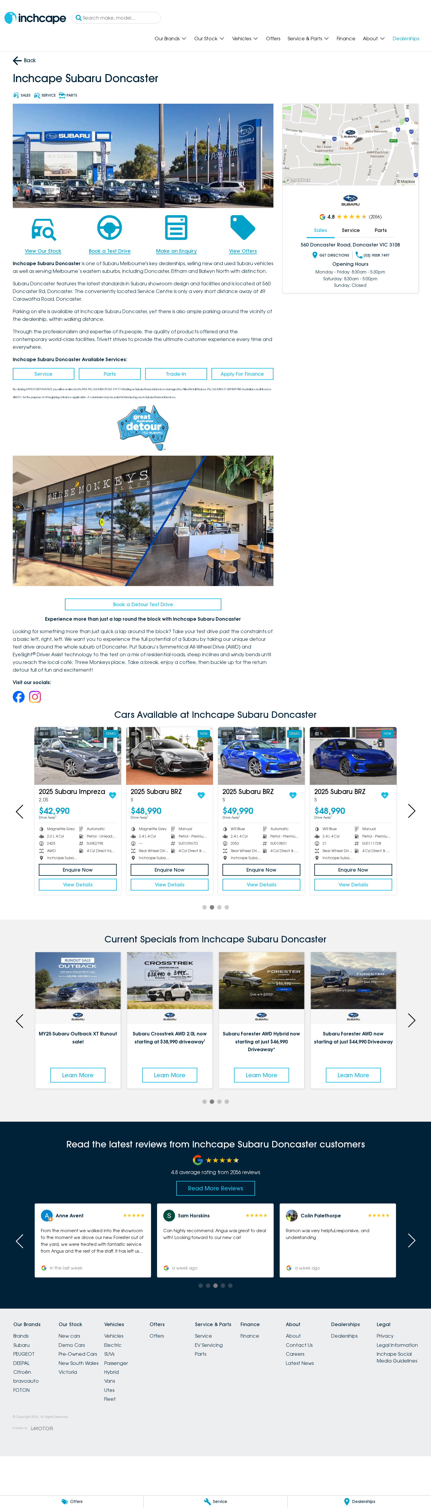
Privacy (385, 1336)
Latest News (300, 1363)
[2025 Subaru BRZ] (100, 756)
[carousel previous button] (20, 811)
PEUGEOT (24, 1354)
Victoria (68, 1372)
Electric (113, 1345)
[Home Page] (35, 18)
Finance (346, 38)
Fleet (110, 1399)
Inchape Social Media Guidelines (397, 1357)
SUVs (109, 1354)
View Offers (243, 251)
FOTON (21, 1390)
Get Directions (334, 255)
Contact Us (299, 1345)
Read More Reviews (215, 1188)
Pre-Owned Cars (78, 1354)
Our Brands (167, 38)
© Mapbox (406, 181)
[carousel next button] (411, 811)
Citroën (22, 1372)
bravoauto (26, 1381)
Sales (320, 230)
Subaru (21, 1345)
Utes (109, 1390)
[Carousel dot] (204, 907)
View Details (100, 885)
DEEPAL (21, 1363)
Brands (20, 1336)
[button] (93, 1240)
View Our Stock (43, 251)
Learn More (78, 1075)
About (370, 38)
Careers (295, 1354)
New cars (69, 1336)
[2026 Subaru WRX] (375, 756)
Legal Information (397, 1345)
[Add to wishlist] (43, 795)
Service (43, 374)
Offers (273, 38)
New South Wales (78, 1363)
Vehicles (241, 38)
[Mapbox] (299, 180)
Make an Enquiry (176, 251)
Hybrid (111, 1372)
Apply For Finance (242, 374)
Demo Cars (72, 1345)
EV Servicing (209, 1345)
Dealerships (406, 38)
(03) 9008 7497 (376, 255)
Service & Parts (305, 38)
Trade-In (176, 374)
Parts (110, 374)
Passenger (116, 1363)
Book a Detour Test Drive (143, 604)
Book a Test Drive (110, 251)
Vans (109, 1381)
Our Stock (205, 38)
